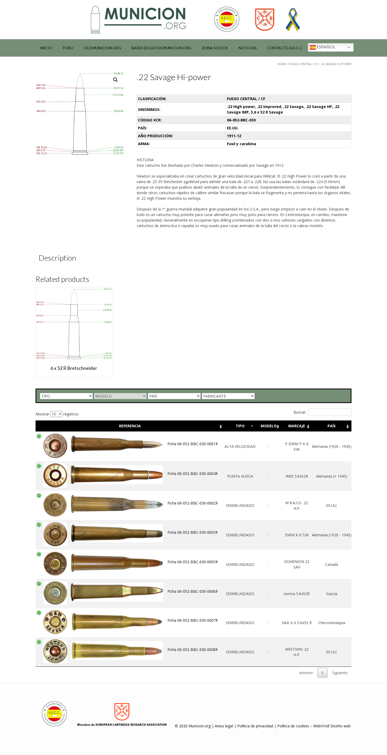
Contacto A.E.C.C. (285, 48)
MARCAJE (296, 425)
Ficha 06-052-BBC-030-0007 (191, 620)
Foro (68, 48)
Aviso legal (224, 725)
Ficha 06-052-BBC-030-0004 (191, 473)
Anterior (306, 672)
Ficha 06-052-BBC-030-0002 (191, 503)
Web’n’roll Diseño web (332, 725)
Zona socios (215, 48)
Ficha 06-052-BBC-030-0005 (191, 561)
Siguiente (340, 672)
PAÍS (332, 425)
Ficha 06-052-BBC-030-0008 (191, 649)
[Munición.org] (193, 19)
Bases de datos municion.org (161, 48)
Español (325, 46)
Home (281, 64)
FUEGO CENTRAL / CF (303, 64)
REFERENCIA (130, 425)
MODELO (269, 425)
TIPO (240, 425)
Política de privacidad (255, 725)
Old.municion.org (102, 48)
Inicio (46, 48)
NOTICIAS (248, 48)
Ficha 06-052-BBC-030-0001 (191, 443)
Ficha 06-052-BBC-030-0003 (191, 532)
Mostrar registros (57, 413)
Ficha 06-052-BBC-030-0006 (191, 591)
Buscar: (300, 412)
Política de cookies (293, 725)
